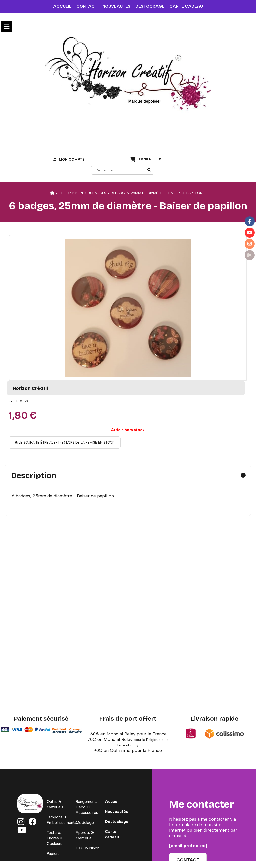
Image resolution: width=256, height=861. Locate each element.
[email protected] (188, 845)
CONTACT (87, 6)
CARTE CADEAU (186, 6)
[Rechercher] (149, 170)
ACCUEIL (62, 6)
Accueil (112, 801)
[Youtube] (250, 233)
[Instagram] (250, 244)
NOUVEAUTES (116, 6)
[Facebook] (250, 221)
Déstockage (116, 821)
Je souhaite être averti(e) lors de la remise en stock (66, 442)
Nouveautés (116, 811)
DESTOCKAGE (150, 6)
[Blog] (250, 255)
